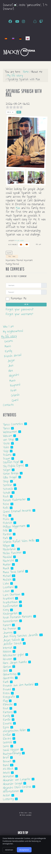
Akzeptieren (24, 850)
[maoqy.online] (11, 51)
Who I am (8, 326)
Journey (7, 632)
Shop (6, 481)
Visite (6, 443)
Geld (5, 670)
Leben (6, 591)
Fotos (6, 693)
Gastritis (8, 678)
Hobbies (7, 651)
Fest (5, 708)
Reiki (6, 507)
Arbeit (6, 772)
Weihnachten (10, 432)
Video (6, 447)
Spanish (9, 253)
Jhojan (11, 360)
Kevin (13, 390)
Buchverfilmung (12, 753)
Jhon (11, 366)
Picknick (7, 523)
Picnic (6, 519)
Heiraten (7, 659)
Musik (6, 568)
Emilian (7, 734)
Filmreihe (8, 704)
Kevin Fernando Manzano (17, 617)
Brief (6, 757)
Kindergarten (10, 613)
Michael (7, 575)
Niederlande (9, 549)
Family (8, 351)
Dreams (8, 341)
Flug (5, 700)
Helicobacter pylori (13, 655)
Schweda (8, 488)
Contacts (8, 404)
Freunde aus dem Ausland (18, 685)
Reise (6, 504)
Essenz (7, 723)
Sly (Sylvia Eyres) (13, 466)
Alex (10, 370)
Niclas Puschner (12, 553)
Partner (7, 534)
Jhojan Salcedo (11, 640)
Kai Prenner (9, 628)
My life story (19, 241)
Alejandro (14, 375)
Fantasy (7, 712)
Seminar (7, 485)
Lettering (8, 799)
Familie (7, 719)
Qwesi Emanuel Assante (17, 511)
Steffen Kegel (11, 462)
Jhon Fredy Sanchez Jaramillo (20, 635)
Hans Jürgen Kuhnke (15, 662)
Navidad (7, 557)
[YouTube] (17, 21)
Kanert (7, 625)
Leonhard (8, 587)
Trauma (7, 454)
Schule (6, 492)
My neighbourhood (13, 331)
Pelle (5, 530)
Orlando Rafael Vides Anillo (19, 541)
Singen (7, 470)
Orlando (15, 395)
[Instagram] (24, 21)
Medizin (7, 579)
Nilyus (6, 545)
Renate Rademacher (14, 500)
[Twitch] (41, 21)
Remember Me (18, 298)
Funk (6, 681)
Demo (6, 746)
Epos (6, 727)
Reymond (15, 385)
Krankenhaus (10, 602)
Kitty (6, 610)
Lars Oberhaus (11, 594)
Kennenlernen (10, 621)
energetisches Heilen (14, 730)
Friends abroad (13, 355)
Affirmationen (11, 791)
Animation (8, 776)
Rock (6, 496)
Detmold (7, 742)
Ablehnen (9, 850)
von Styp (8, 439)
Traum (6, 458)
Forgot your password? (19, 309)
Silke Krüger (10, 477)
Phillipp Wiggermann (14, 526)
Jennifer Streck (12, 644)
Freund (7, 689)
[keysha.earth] (27, 51)
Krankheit (8, 598)
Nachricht (8, 560)
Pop (5, 515)
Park (5, 538)
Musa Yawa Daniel (13, 572)
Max (18, 207)
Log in (26, 304)
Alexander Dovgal (12, 784)
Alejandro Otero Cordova (17, 787)
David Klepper (11, 750)
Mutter (7, 564)
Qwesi (15, 400)
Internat (7, 647)
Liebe (6, 583)
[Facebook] (11, 21)
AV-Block (8, 768)
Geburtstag (9, 674)
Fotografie (9, 697)
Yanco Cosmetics (13, 424)
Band (6, 765)
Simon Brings (11, 473)
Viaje (6, 451)
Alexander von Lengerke (16, 779)
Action (6, 795)
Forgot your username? (19, 313)
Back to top (23, 833)
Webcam (7, 435)
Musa (12, 380)
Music (8, 346)
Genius (7, 666)
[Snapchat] (35, 21)
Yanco (6, 428)
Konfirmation (10, 606)
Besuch (7, 761)
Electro (7, 738)
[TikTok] (29, 21)
